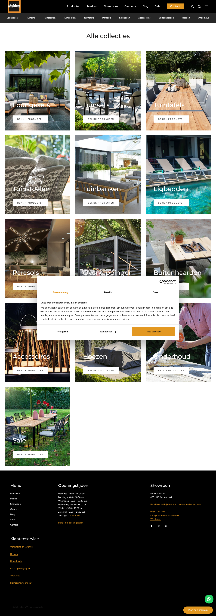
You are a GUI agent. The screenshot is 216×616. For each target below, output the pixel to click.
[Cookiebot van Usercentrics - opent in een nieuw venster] (162, 282)
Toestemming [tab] (60, 292)
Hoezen (186, 17)
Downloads (16, 561)
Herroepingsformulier (20, 582)
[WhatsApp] (209, 599)
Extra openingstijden (20, 568)
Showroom (111, 6)
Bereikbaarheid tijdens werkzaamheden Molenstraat (175, 504)
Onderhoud (203, 17)
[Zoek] (199, 6)
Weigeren (62, 331)
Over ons (130, 6)
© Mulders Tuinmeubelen (29, 607)
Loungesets (13, 17)
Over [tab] (155, 292)
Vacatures (15, 575)
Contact (175, 6)
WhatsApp (155, 519)
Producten (73, 6)
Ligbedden (124, 17)
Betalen (14, 554)
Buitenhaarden (166, 17)
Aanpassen (106, 331)
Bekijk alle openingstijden (70, 522)
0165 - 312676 (157, 511)
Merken (92, 6)
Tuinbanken (70, 17)
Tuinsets (31, 17)
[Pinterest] (166, 526)
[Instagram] (159, 526)
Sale (157, 6)
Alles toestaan (153, 331)
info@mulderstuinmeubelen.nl (165, 515)
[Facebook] (151, 526)
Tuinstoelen (49, 17)
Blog (145, 6)
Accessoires (144, 17)
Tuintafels (89, 17)
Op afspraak (74, 515)
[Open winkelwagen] (206, 6)
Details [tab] (108, 292)
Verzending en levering (21, 546)
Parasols (106, 17)
